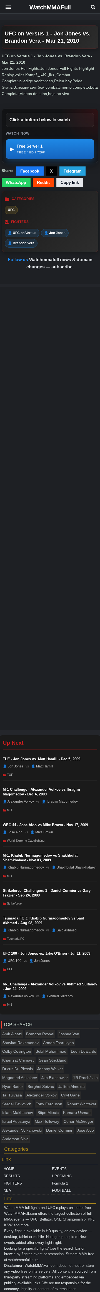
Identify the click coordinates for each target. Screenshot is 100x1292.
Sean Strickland (52, 1060)
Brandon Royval (40, 1034)
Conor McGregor (78, 1121)
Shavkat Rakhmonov (20, 1043)
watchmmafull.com (23, 1260)
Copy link (70, 182)
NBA (7, 1190)
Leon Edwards (83, 1051)
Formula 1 (60, 1183)
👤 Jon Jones (55, 233)
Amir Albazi (12, 1034)
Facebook (29, 171)
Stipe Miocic (48, 1112)
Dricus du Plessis (17, 1069)
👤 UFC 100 (12, 961)
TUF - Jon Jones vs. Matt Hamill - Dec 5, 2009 (41, 759)
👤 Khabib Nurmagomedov (23, 867)
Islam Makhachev (17, 1112)
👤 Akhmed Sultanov (57, 996)
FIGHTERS (13, 1183)
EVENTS (59, 1169)
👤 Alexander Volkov (18, 801)
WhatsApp (16, 182)
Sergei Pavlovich (16, 1104)
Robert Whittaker (81, 1104)
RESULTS (12, 1176)
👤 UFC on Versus (22, 233)
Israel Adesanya (16, 1121)
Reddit (43, 182)
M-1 (9, 809)
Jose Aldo (85, 1130)
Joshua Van (69, 1034)
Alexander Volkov (41, 1095)
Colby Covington (16, 1051)
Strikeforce (14, 903)
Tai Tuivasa (12, 1095)
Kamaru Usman (77, 1112)
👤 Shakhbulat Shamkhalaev (74, 867)
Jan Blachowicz (54, 1077)
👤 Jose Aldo (12, 832)
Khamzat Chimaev (18, 1060)
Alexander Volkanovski (22, 1130)
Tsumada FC (15, 938)
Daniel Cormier (59, 1130)
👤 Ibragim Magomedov (60, 801)
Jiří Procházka (85, 1077)
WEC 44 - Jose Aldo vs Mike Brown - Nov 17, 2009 (45, 825)
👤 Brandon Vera (21, 243)
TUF (10, 774)
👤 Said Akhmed (64, 930)
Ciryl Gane (70, 1095)
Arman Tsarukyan (58, 1043)
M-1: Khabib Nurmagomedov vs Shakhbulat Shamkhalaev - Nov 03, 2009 (40, 857)
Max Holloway (47, 1121)
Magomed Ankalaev (19, 1077)
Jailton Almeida (71, 1086)
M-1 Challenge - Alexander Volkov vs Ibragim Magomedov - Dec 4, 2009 (41, 791)
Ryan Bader (12, 1086)
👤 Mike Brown (41, 832)
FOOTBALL (61, 1190)
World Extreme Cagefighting (25, 840)
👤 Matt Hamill (42, 766)
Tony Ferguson (49, 1104)
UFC (11, 210)
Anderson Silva (15, 1139)
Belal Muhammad (51, 1051)
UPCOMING (62, 1176)
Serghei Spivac (41, 1086)
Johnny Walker (50, 1069)
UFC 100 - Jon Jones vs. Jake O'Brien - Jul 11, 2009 (46, 953)
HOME (9, 1169)
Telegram (72, 171)
